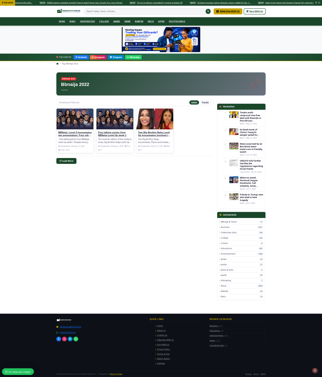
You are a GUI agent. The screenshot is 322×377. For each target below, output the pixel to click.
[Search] (208, 11)
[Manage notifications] (315, 370)
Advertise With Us (230, 11)
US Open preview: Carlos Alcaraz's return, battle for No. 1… (205, 3)
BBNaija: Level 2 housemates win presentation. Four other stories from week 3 (75, 135)
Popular (205, 102)
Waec (72, 21)
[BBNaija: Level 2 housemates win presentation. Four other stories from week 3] (75, 119)
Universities (87, 21)
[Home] (69, 11)
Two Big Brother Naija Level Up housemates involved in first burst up (154, 135)
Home (160, 372)
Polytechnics (177, 21)
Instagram (100, 57)
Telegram (117, 57)
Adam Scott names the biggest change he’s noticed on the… (274, 3)
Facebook (82, 57)
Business (216, 372)
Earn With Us (256, 11)
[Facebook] (316, 3)
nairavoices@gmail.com (70, 373)
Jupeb (161, 21)
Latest (194, 102)
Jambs (116, 21)
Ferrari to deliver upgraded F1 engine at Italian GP (141, 3)
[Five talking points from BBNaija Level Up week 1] (114, 119)
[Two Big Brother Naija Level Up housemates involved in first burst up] (154, 119)
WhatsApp (135, 57)
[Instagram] (319, 3)
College (104, 21)
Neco (151, 21)
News (62, 21)
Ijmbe (127, 21)
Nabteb (139, 21)
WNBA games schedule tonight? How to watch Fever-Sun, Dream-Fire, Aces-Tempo (66, 3)
